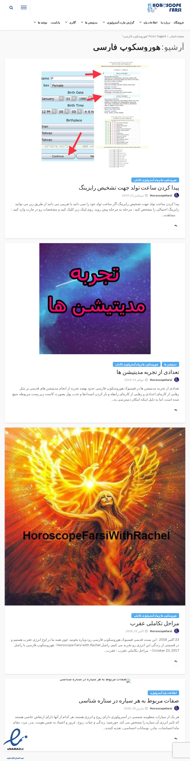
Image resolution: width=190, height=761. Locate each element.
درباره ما (165, 22)
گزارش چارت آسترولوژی (120, 22)
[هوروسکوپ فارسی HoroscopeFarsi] (164, 7)
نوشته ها (42, 22)
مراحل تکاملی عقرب (154, 623)
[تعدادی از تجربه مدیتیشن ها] (95, 298)
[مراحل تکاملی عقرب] (95, 516)
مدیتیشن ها (91, 22)
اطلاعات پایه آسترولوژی (163, 692)
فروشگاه (179, 22)
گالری (72, 22)
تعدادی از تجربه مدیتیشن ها (148, 372)
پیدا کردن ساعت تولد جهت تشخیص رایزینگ (129, 187)
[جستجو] (11, 7)
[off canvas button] (24, 7)
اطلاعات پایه (150, 22)
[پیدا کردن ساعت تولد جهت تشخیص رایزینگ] (95, 114)
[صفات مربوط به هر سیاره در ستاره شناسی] (95, 681)
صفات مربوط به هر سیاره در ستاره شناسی (129, 700)
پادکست (55, 22)
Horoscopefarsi (161, 195)
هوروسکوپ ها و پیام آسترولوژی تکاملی (155, 179)
